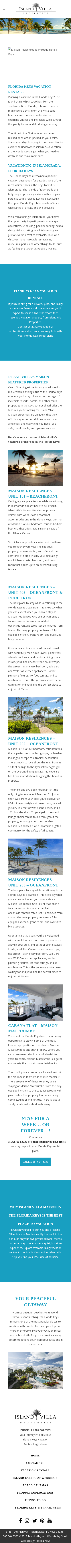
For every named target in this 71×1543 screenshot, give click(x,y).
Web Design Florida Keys (35, 1540)
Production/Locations (35, 1492)
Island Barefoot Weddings (35, 1478)
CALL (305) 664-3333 (35, 1161)
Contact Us (35, 1463)
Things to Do (35, 1500)
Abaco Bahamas (35, 1485)
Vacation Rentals (35, 1470)
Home (35, 1455)
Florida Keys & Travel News (38, 1507)
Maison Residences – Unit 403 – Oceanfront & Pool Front (35, 592)
